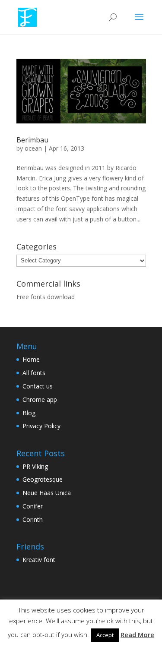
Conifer (32, 506)
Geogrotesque (42, 479)
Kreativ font (38, 559)
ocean (33, 148)
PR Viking (35, 466)
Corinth (32, 519)
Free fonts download (45, 297)
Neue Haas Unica (46, 493)
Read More (137, 634)
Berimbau (32, 140)
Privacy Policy (41, 426)
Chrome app (39, 399)
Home (31, 359)
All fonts (33, 373)
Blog (28, 413)
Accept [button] (105, 635)
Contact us (37, 386)
